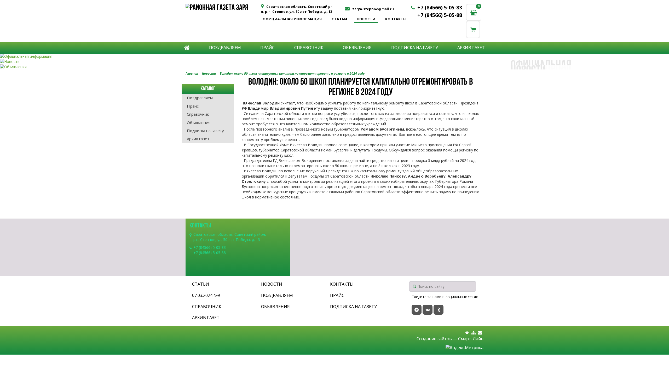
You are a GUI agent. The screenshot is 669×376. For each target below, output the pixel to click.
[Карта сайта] (473, 333)
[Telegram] (417, 310)
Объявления (357, 47)
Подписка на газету (414, 47)
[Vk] (427, 310)
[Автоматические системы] (223, 8)
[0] (473, 29)
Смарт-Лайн (470, 339)
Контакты (395, 18)
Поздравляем (225, 47)
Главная (192, 73)
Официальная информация (292, 18)
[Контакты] (480, 333)
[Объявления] (334, 66)
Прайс (267, 47)
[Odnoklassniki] (438, 310)
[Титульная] (467, 333)
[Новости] (334, 61)
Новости (366, 18)
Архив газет (471, 47)
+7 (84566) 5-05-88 (439, 15)
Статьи (339, 18)
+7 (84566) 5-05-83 (439, 7)
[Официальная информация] (334, 56)
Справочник (309, 47)
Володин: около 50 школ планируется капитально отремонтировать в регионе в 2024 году (292, 73)
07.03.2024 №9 (206, 295)
